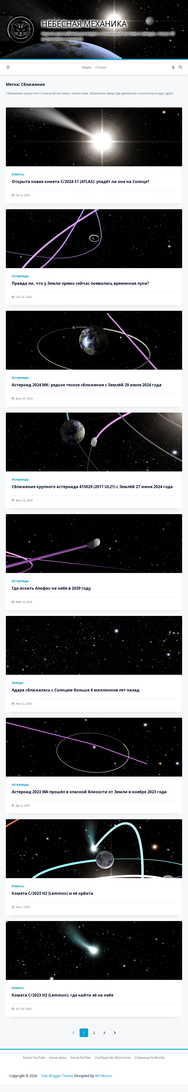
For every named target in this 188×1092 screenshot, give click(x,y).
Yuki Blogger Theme (57, 1075)
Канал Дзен (57, 1057)
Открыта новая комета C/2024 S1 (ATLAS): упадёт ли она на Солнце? (80, 181)
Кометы (18, 174)
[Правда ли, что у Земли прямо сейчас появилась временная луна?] (94, 238)
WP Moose (103, 1075)
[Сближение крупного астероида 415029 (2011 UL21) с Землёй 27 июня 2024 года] (94, 442)
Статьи (100, 67)
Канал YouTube (34, 1057)
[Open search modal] (180, 67)
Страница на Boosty (150, 1057)
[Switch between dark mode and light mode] (174, 67)
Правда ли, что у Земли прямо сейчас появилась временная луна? (80, 283)
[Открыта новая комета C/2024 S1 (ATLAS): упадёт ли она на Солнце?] (94, 136)
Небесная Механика (84, 23)
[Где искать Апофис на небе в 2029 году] (94, 543)
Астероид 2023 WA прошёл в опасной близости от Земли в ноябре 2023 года (89, 791)
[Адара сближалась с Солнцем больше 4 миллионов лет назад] (94, 645)
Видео (87, 67)
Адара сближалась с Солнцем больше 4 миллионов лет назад (75, 690)
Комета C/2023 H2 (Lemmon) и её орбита (52, 893)
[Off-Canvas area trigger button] (8, 67)
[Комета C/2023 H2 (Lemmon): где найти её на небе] (94, 950)
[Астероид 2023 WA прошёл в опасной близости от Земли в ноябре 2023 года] (94, 747)
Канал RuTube (80, 1057)
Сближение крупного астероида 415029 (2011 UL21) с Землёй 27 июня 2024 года (92, 486)
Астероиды (20, 276)
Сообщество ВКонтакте (113, 1057)
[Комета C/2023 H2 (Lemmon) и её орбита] (94, 848)
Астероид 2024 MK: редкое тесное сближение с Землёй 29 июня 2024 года (87, 385)
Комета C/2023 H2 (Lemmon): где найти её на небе (62, 995)
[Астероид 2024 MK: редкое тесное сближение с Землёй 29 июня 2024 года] (94, 340)
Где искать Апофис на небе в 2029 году (51, 588)
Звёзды (18, 683)
